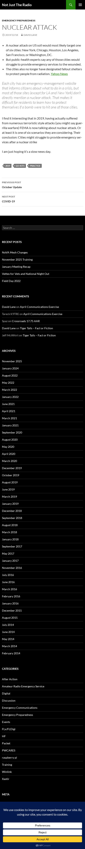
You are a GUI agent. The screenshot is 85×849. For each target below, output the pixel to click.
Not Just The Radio (17, 5)
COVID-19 (8, 199)
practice (35, 165)
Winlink (7, 771)
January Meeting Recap (16, 266)
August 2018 (10, 525)
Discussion (8, 700)
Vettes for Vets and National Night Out (25, 273)
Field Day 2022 (11, 281)
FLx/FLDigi (8, 729)
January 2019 (10, 503)
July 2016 (8, 575)
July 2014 (8, 624)
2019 (7, 165)
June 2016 (8, 582)
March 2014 (9, 646)
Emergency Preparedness (18, 20)
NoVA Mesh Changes (15, 252)
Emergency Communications (19, 707)
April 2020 (8, 453)
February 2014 (11, 653)
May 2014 (8, 639)
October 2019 (10, 475)
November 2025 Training (17, 259)
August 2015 (10, 617)
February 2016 (11, 596)
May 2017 (8, 553)
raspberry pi (9, 757)
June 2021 (8, 404)
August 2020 (10, 439)
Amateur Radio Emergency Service (23, 686)
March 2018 (9, 532)
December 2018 (12, 510)
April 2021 (8, 411)
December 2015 (12, 610)
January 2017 (10, 560)
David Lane (30, 34)
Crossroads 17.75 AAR (26, 321)
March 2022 (9, 389)
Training (7, 764)
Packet (6, 743)
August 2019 (10, 482)
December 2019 (12, 468)
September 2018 (12, 518)
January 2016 (10, 603)
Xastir (5, 779)
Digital (6, 693)
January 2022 (10, 396)
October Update (12, 185)
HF (4, 736)
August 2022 (10, 375)
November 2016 (12, 567)
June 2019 (8, 489)
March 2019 (9, 496)
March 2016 (9, 589)
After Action (9, 679)
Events (6, 722)
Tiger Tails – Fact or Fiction (36, 328)
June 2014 (8, 632)
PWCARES (8, 750)
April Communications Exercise (39, 306)
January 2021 (10, 425)
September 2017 (12, 546)
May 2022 (8, 382)
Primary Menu (80, 4)
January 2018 (10, 539)
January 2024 (10, 368)
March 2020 (9, 461)
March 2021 (9, 418)
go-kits (20, 165)
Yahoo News (59, 74)
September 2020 (12, 432)
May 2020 (8, 446)
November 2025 (12, 361)
